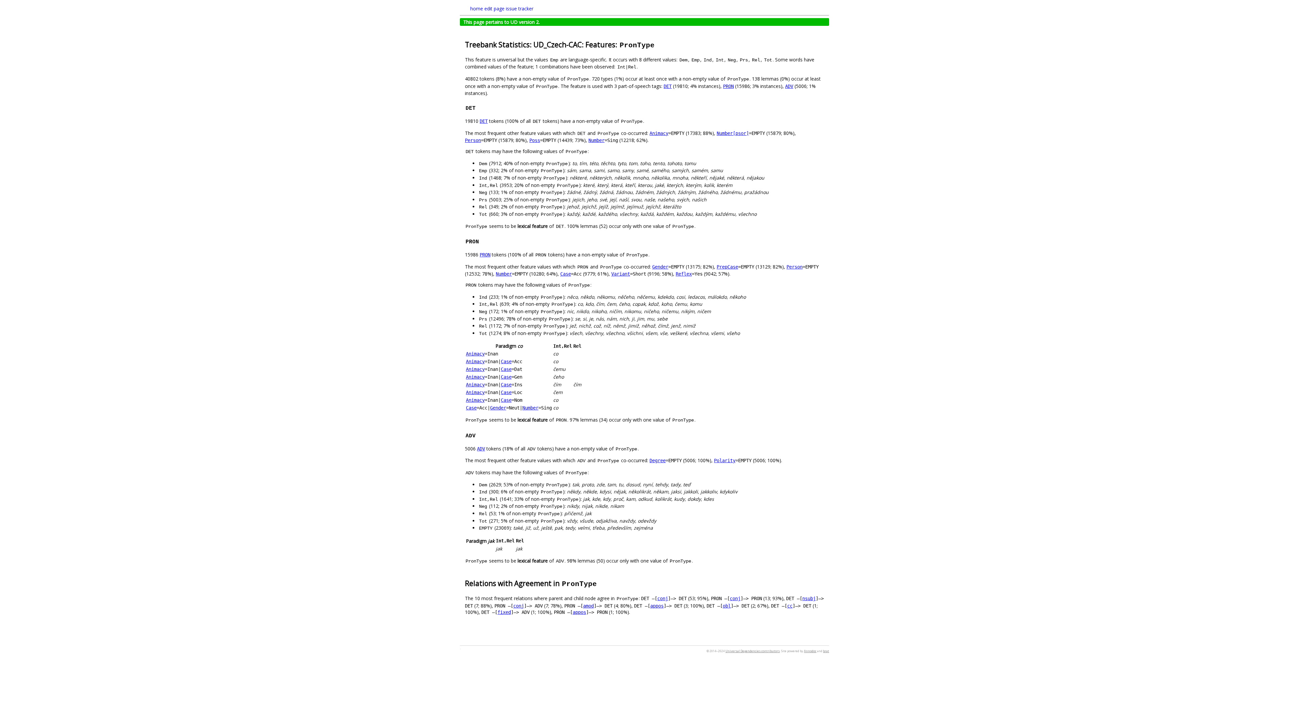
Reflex (684, 274)
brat (826, 651)
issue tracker (519, 8)
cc (790, 606)
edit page (494, 8)
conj (662, 598)
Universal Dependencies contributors (752, 651)
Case (565, 274)
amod (588, 606)
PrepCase (727, 267)
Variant (620, 274)
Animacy (659, 133)
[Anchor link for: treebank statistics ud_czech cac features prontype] (658, 44)
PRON (728, 86)
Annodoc (810, 651)
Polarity (724, 460)
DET (668, 86)
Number (596, 140)
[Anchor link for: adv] (479, 435)
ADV (789, 86)
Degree (658, 460)
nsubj (809, 598)
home (476, 8)
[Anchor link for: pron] (482, 241)
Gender (660, 267)
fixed (504, 612)
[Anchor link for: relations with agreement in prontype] (601, 582)
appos (657, 606)
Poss (534, 140)
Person (473, 140)
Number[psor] (733, 133)
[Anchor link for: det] (479, 107)
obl (727, 606)
